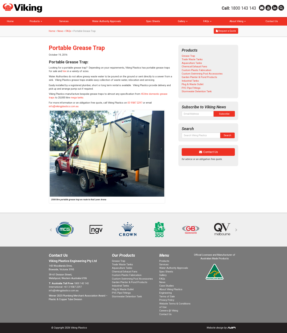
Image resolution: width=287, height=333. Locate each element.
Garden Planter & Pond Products (199, 77)
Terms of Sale (167, 296)
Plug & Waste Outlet (192, 84)
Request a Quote (227, 31)
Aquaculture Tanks (192, 63)
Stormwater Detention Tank (197, 91)
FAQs (206, 21)
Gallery (182, 21)
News (60, 31)
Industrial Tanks (190, 80)
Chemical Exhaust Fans (194, 66)
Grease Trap (188, 55)
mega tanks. (77, 97)
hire (65, 71)
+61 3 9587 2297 (73, 286)
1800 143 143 (243, 8)
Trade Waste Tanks (192, 59)
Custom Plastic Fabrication (196, 70)
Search (227, 135)
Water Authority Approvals (106, 21)
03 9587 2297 (135, 102)
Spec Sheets (153, 21)
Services (64, 21)
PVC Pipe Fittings (191, 87)
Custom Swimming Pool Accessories (202, 73)
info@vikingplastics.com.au (64, 106)
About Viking (237, 21)
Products (35, 21)
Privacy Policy (166, 299)
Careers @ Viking (168, 310)
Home (10, 21)
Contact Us (272, 21)
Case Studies (166, 285)
